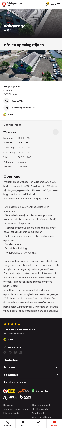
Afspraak (7, 425)
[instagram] (15, 352)
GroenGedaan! (43, 391)
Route (23, 425)
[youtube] (10, 352)
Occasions (38, 425)
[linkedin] (20, 352)
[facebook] (4, 352)
